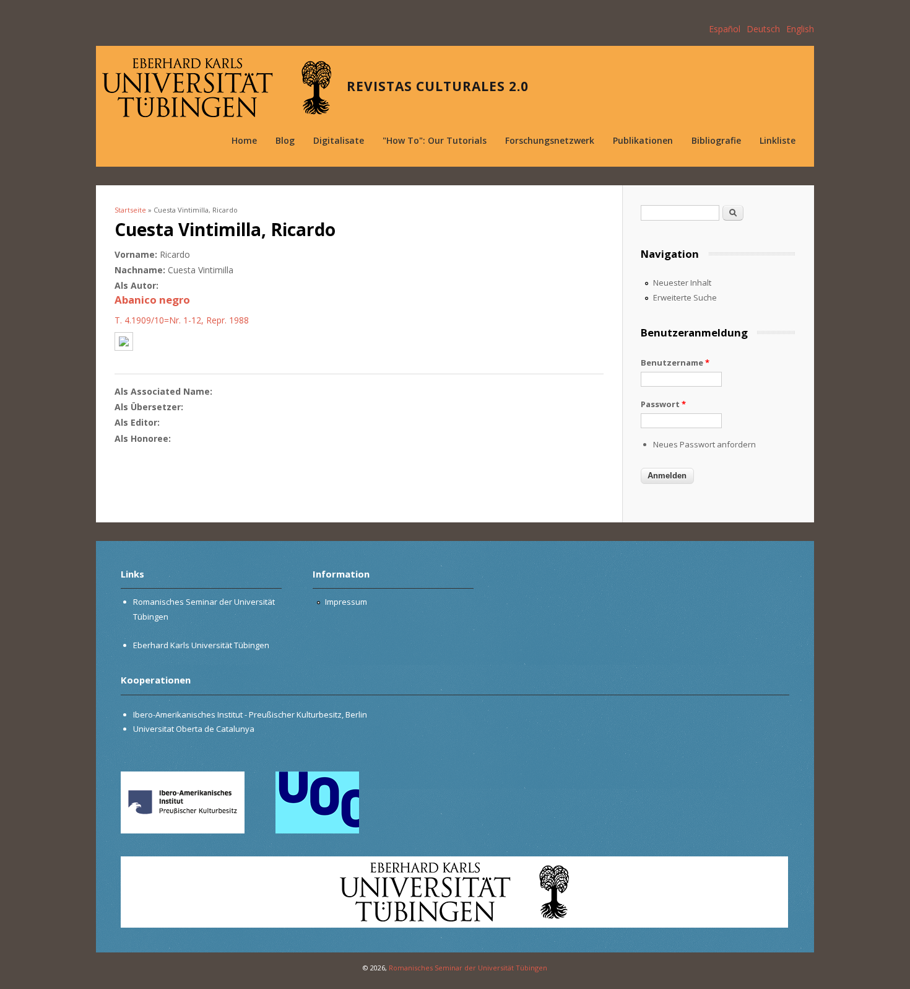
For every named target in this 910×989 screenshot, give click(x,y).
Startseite (130, 209)
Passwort (663, 404)
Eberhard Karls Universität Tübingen (201, 645)
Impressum (346, 601)
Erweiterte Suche (685, 297)
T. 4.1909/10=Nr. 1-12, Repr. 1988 (182, 320)
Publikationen (643, 140)
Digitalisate (338, 140)
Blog (285, 140)
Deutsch (763, 29)
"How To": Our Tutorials (435, 140)
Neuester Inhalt (682, 282)
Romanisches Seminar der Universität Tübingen (468, 967)
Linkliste (777, 140)
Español (724, 29)
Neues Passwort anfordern (704, 444)
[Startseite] (216, 87)
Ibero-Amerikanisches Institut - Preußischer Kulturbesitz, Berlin (250, 714)
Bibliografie (716, 140)
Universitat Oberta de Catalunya (193, 728)
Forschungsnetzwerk (549, 140)
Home (244, 140)
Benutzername (675, 362)
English (800, 29)
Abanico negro (152, 299)
